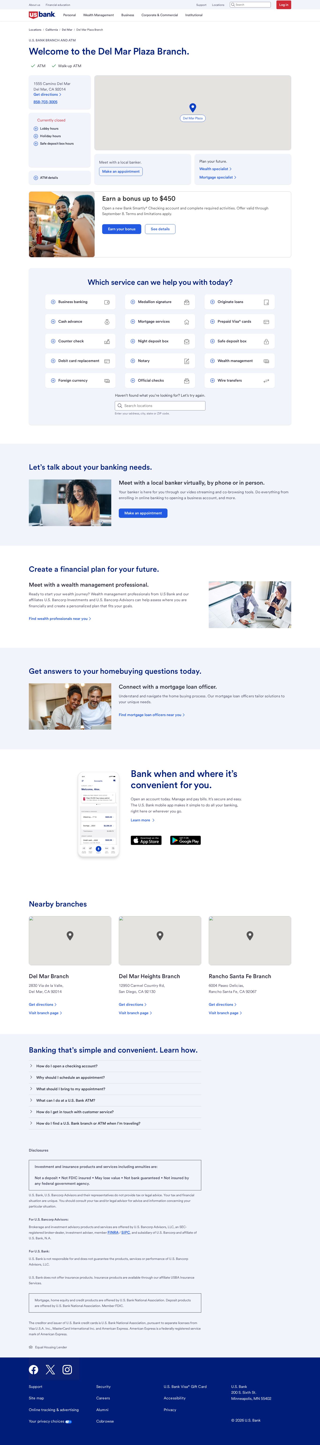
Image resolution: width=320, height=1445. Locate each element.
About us (34, 5)
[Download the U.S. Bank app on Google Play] (185, 840)
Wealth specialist (213, 169)
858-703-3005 (45, 102)
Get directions (45, 94)
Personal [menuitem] (69, 15)
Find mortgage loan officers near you (150, 715)
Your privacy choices (46, 1421)
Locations (218, 5)
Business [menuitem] (127, 15)
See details (160, 229)
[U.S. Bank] (42, 15)
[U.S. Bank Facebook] (33, 1369)
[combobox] (250, 4)
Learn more (140, 820)
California (51, 29)
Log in (283, 5)
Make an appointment (121, 171)
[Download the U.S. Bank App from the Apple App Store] (146, 840)
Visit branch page (44, 1013)
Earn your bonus (121, 229)
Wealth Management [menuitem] (98, 15)
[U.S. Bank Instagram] (67, 1369)
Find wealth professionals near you (58, 618)
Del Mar (67, 29)
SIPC (125, 1232)
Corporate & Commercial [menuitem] (159, 15)
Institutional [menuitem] (193, 15)
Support (201, 5)
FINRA (113, 1232)
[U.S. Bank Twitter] (50, 1369)
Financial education (58, 5)
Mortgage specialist (216, 177)
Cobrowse (105, 1421)
